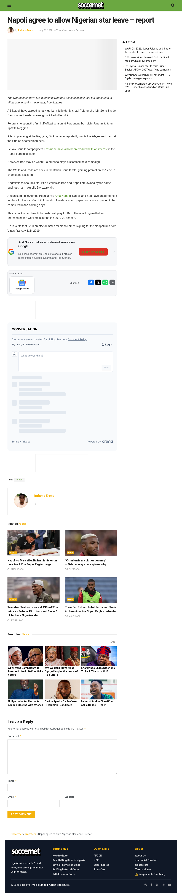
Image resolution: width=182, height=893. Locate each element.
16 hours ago (16, 569)
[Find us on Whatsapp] (145, 885)
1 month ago (16, 620)
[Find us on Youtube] (169, 885)
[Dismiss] (114, 252)
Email (11, 796)
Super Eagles (101, 864)
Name (12, 780)
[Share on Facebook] (91, 282)
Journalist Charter (146, 860)
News (71, 30)
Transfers (61, 30)
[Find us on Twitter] (157, 885)
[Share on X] (98, 282)
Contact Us (141, 864)
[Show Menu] (9, 5)
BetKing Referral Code (65, 869)
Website (69, 796)
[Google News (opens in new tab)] (21, 285)
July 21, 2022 (45, 30)
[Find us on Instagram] (163, 885)
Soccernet (17, 834)
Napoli (19, 479)
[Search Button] (173, 5)
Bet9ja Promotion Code (66, 864)
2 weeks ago (73, 569)
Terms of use (143, 869)
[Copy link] (112, 282)
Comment (14, 736)
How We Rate (60, 855)
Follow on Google (93, 251)
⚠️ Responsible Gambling (150, 874)
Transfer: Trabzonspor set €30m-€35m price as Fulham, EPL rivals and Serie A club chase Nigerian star (32, 611)
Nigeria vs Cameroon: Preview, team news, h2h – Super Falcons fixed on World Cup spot (148, 87)
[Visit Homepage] (90, 5)
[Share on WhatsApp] (105, 282)
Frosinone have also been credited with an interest (75, 149)
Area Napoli (62, 195)
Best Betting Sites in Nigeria (68, 860)
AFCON (98, 855)
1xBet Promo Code (63, 874)
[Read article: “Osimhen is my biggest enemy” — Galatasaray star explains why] (91, 543)
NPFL (97, 860)
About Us (140, 855)
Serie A (80, 30)
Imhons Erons (25, 30)
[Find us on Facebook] (151, 885)
